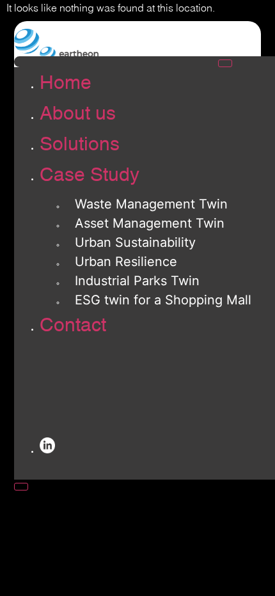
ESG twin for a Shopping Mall (163, 300)
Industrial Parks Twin (137, 280)
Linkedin (52, 448)
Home (65, 82)
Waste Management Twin (151, 204)
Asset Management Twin (149, 223)
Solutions (80, 143)
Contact (73, 324)
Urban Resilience (126, 261)
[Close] (21, 486)
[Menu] (225, 63)
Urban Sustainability (135, 242)
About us (78, 113)
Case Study (89, 174)
